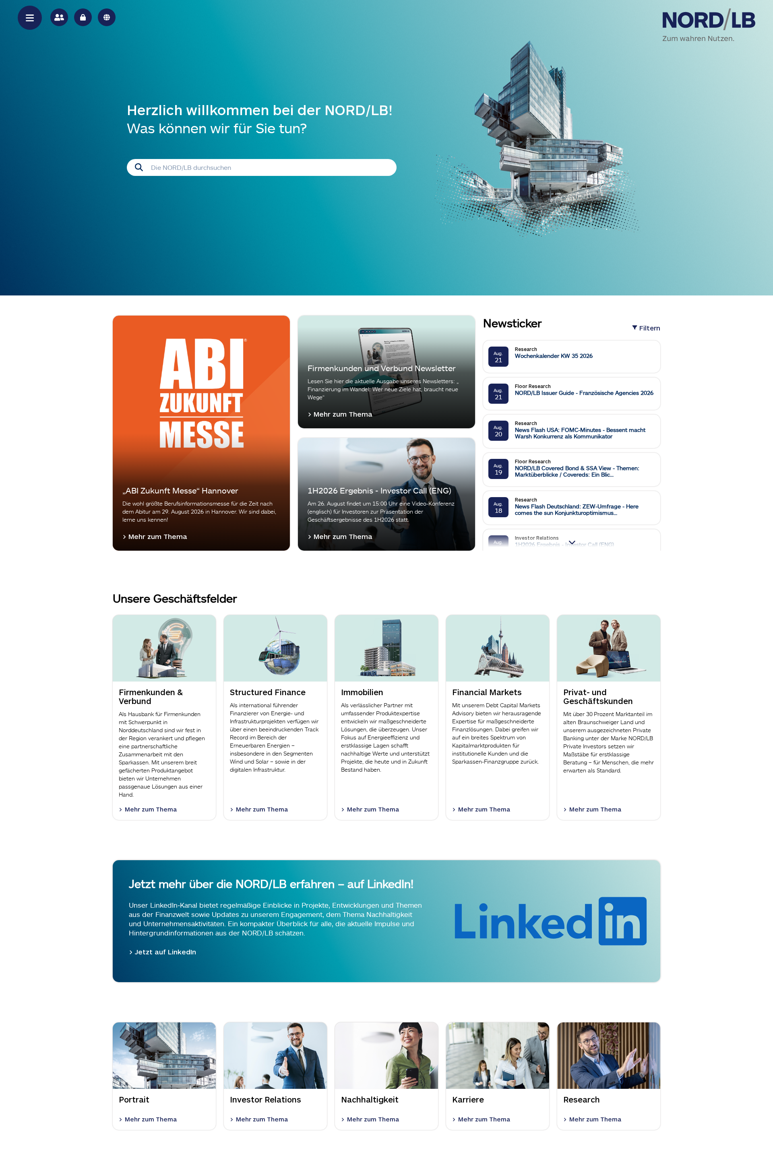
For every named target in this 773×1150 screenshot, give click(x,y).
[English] (107, 17)
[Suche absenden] (139, 167)
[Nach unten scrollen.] (571, 542)
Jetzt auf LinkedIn (165, 952)
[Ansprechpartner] (59, 17)
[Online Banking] (83, 17)
